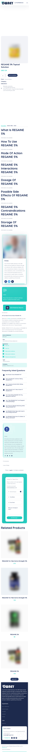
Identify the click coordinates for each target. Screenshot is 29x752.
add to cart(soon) (13, 75)
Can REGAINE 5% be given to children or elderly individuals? (15, 417)
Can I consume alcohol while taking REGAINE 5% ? (14, 385)
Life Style (4, 711)
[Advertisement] (14, 20)
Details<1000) (10, 125)
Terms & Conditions (6, 749)
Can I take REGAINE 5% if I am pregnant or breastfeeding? (15, 401)
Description (3, 125)
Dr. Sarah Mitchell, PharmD (9, 87)
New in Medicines (5, 706)
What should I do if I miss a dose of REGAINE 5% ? (14, 390)
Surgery (3, 716)
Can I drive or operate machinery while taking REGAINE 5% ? (15, 406)
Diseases (4, 714)
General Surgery (5, 709)
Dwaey (6, 261)
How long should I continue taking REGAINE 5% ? (14, 379)
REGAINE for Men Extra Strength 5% (14, 561)
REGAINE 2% (14, 634)
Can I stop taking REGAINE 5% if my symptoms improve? (14, 395)
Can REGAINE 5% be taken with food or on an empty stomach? (15, 412)
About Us (4, 723)
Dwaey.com (4, 747)
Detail (15, 125)
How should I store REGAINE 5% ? (13, 374)
